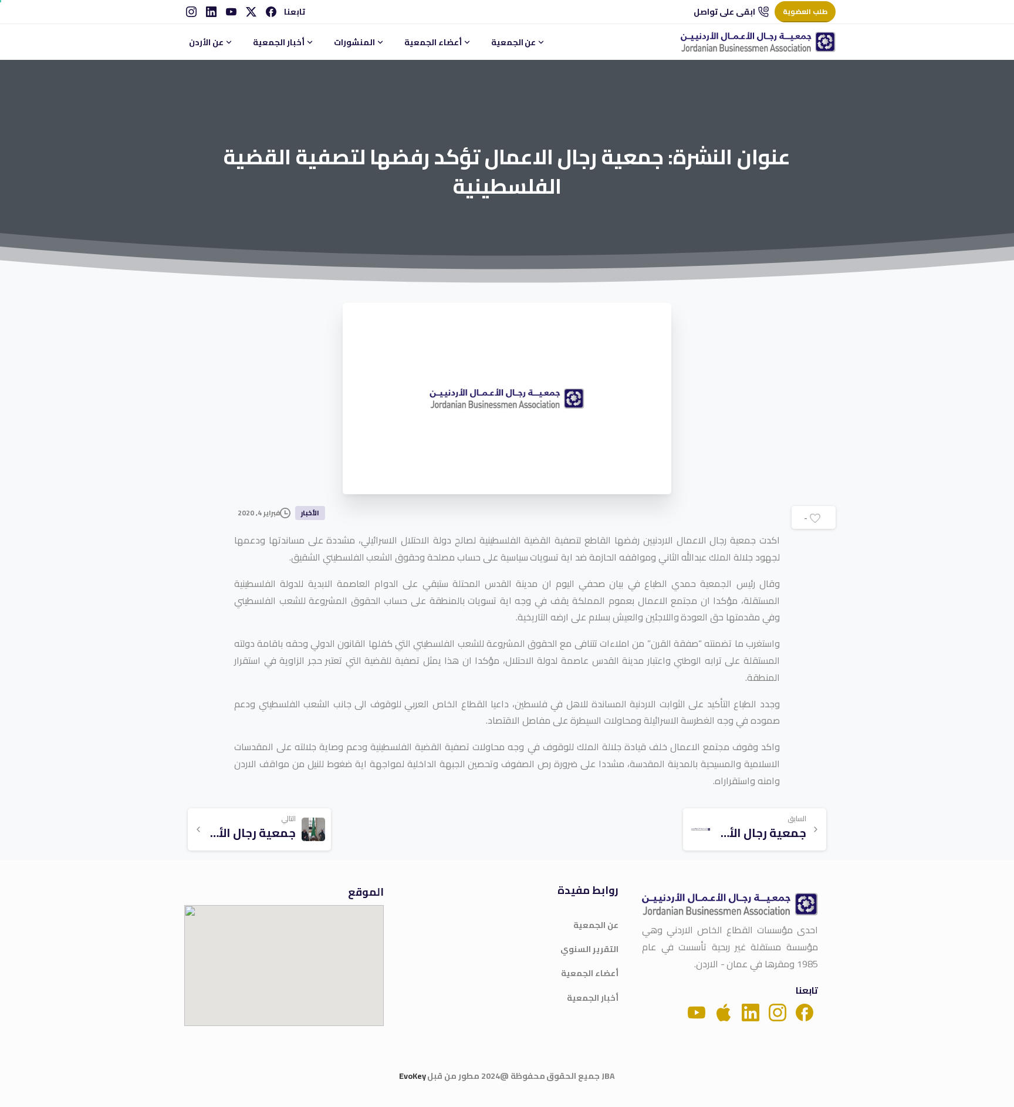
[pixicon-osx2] (723, 1011)
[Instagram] (191, 11)
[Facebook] (271, 11)
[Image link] (730, 904)
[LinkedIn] (211, 11)
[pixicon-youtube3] (696, 1011)
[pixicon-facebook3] (804, 1011)
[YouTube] (231, 11)
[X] (251, 11)
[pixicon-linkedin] (750, 1011)
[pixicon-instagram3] (777, 1011)
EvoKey (412, 1076)
